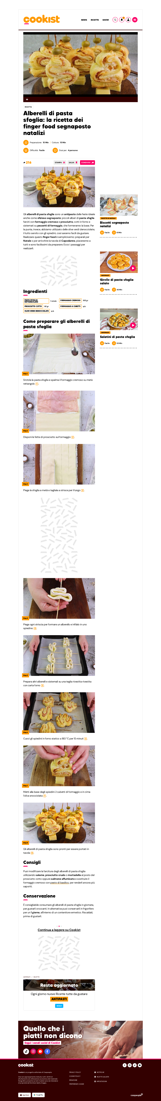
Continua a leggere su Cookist (59, 930)
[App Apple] (24, 1095)
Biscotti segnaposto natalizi (114, 224)
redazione (73, 1080)
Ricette (95, 20)
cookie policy (74, 1076)
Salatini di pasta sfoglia (117, 337)
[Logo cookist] (42, 20)
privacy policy (75, 1072)
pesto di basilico (59, 882)
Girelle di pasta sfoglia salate (116, 281)
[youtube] (40, 1051)
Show (106, 20)
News (84, 20)
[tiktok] (26, 1051)
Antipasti (26, 977)
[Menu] (134, 19)
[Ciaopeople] (137, 1094)
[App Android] (38, 1095)
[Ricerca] (115, 19)
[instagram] (33, 1051)
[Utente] (128, 19)
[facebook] (47, 1051)
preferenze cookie (76, 1084)
